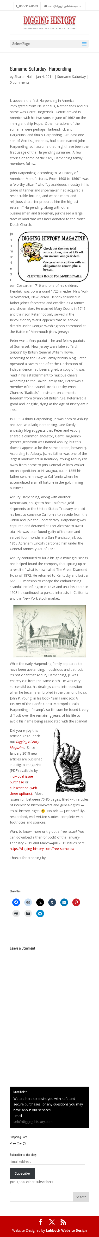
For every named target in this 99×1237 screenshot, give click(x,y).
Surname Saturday (71, 76)
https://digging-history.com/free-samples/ (42, 848)
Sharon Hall (23, 76)
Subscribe (22, 1173)
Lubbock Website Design (66, 1230)
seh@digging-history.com (33, 1121)
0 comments (20, 82)
